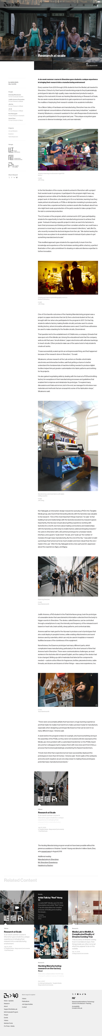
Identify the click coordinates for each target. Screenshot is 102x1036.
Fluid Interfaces (43, 831)
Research (7, 1003)
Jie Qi (39, 918)
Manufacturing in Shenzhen (48, 859)
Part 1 (57, 547)
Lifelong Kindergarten (45, 983)
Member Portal (8, 1023)
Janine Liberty (14, 82)
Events (6, 1017)
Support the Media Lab (10, 1009)
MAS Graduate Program (11, 1012)
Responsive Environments (56, 829)
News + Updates (9, 1001)
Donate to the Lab (77, 1008)
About (6, 1006)
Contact (24, 1007)
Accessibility (75, 1006)
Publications (25, 1001)
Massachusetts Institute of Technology (83, 1001)
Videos (6, 1020)
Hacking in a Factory (45, 865)
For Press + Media (9, 1026)
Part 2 (65, 547)
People (6, 1015)
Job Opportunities (27, 1004)
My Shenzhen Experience (48, 862)
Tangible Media (43, 829)
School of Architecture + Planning (81, 1003)
